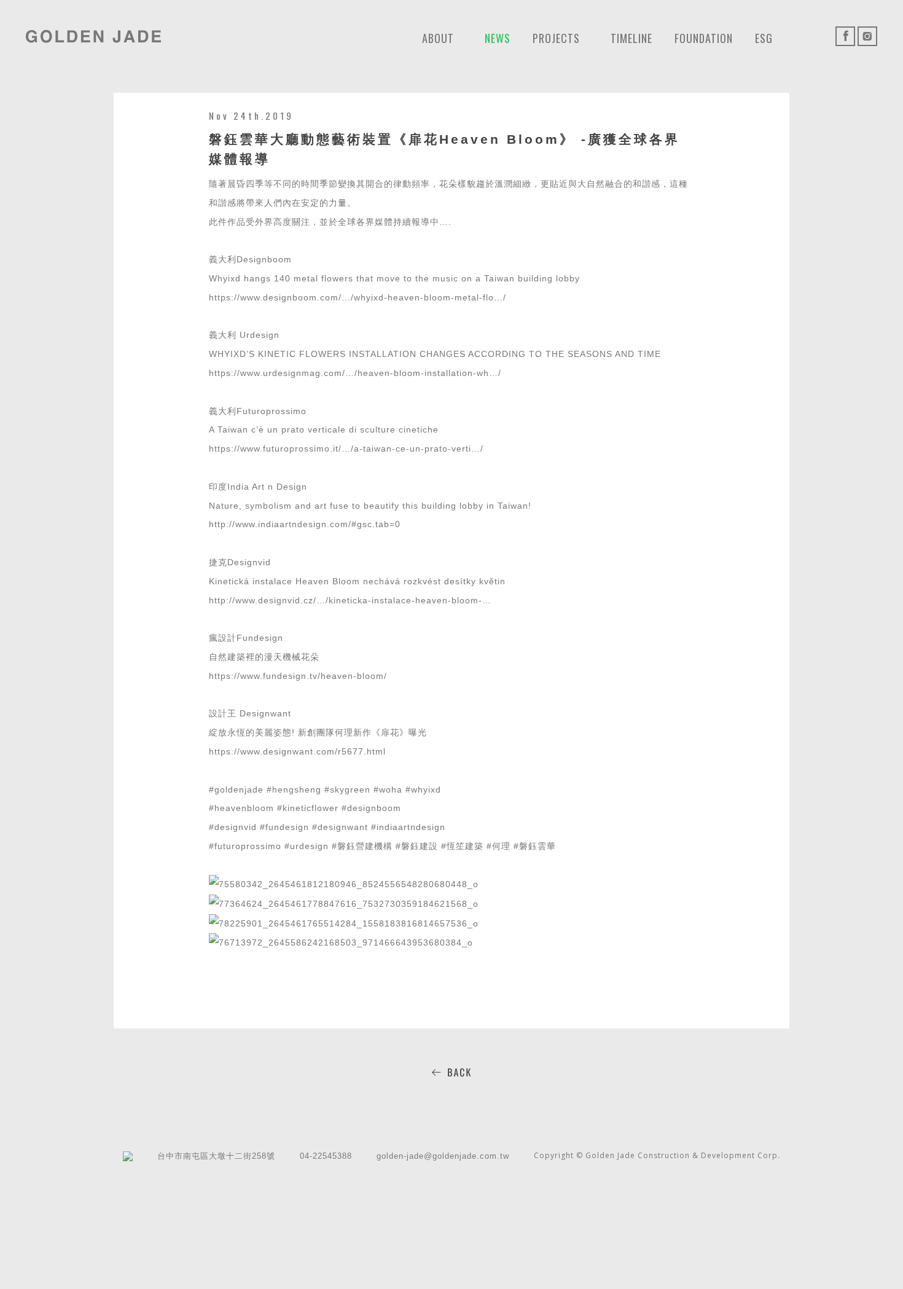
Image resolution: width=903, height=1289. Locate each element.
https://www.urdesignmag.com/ (277, 373)
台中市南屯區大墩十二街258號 (216, 1156)
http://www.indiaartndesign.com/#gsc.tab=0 (305, 524)
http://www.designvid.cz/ (262, 600)
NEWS (497, 38)
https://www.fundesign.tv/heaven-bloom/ (298, 676)
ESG (764, 38)
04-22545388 (326, 1156)
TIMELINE (631, 38)
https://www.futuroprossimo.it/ (275, 448)
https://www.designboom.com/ (275, 297)
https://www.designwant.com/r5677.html (297, 751)
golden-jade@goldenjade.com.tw (443, 1156)
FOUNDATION (703, 38)
